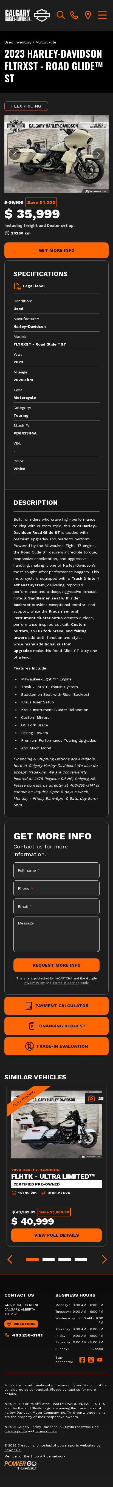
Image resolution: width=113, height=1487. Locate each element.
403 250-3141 (27, 1335)
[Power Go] (56, 1465)
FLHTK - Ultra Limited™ (53, 1176)
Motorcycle (45, 42)
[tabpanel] (79, 1327)
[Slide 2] (49, 1259)
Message (26, 923)
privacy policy (15, 1431)
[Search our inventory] (61, 15)
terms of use (46, 1431)
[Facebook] (82, 1359)
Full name (29, 870)
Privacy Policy (34, 983)
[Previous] (9, 1259)
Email (25, 906)
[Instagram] (91, 1359)
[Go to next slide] (98, 154)
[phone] (74, 15)
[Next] (103, 1259)
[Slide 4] (81, 1259)
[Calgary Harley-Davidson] (27, 15)
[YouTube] (100, 1359)
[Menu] (102, 15)
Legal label (34, 286)
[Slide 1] (32, 1259)
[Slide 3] (64, 1259)
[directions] (88, 15)
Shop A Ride (40, 1456)
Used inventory (18, 42)
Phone (25, 888)
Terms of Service (66, 983)
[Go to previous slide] (15, 154)
